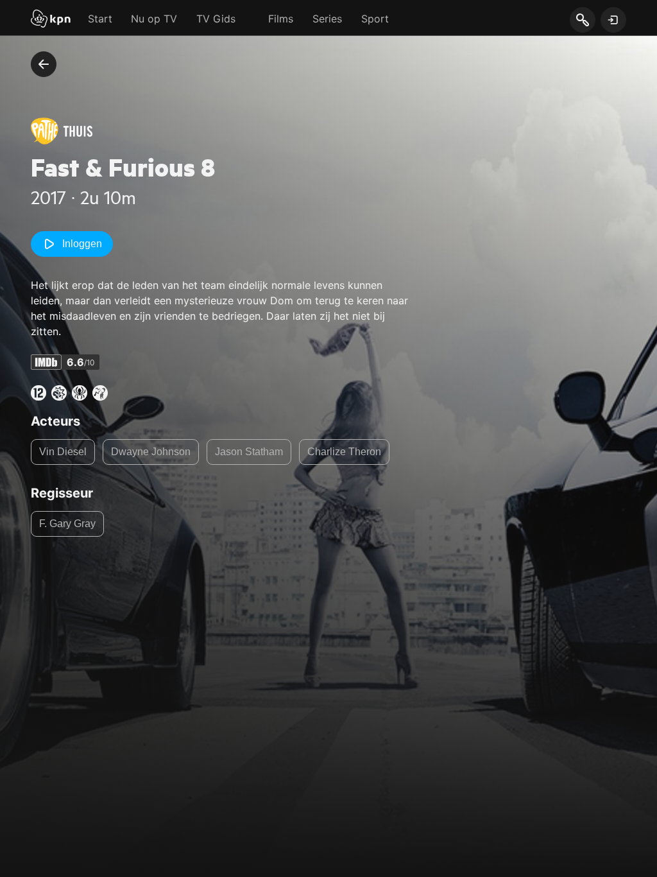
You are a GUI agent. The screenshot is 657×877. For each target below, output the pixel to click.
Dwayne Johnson (151, 451)
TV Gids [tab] (215, 18)
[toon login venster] (613, 20)
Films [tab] (280, 18)
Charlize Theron (344, 451)
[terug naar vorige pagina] (43, 64)
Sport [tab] (375, 18)
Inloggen (82, 243)
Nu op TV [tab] (154, 18)
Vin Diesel (63, 451)
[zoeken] (582, 20)
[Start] (50, 20)
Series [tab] (327, 18)
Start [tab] (100, 18)
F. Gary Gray (67, 523)
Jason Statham (249, 451)
